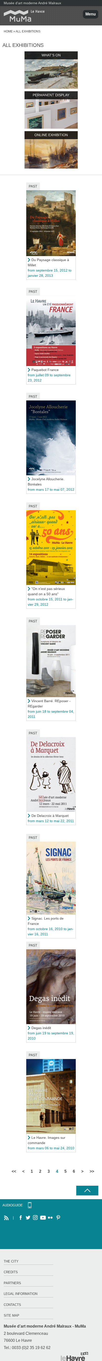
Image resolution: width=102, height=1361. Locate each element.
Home (8, 31)
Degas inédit (41, 1028)
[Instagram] (35, 1218)
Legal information (20, 1294)
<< (14, 1171)
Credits (11, 1272)
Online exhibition (51, 135)
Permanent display (51, 95)
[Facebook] (20, 1218)
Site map (11, 1315)
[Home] (22, 15)
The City (11, 1261)
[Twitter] (28, 1218)
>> (92, 1171)
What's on (51, 55)
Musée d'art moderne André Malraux (32, 3)
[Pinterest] (57, 1218)
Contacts (12, 1305)
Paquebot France (45, 370)
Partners (12, 1283)
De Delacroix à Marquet (50, 816)
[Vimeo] (43, 1218)
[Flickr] (50, 1218)
